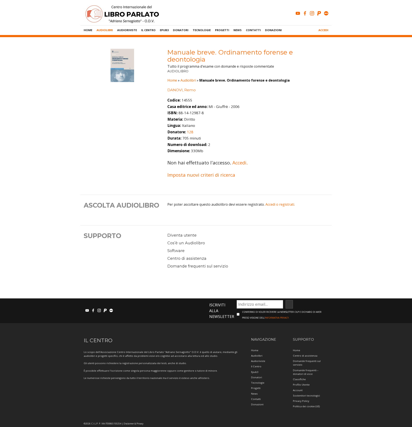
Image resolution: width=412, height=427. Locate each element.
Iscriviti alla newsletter (221, 310)
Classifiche (299, 379)
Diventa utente (182, 235)
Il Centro (148, 30)
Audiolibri (105, 30)
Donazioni (273, 30)
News (237, 30)
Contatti (253, 30)
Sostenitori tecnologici (306, 395)
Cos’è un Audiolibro (186, 243)
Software (176, 250)
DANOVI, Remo (181, 90)
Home (88, 30)
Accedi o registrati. (280, 204)
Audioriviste (127, 30)
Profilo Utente (301, 384)
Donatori (180, 30)
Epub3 (164, 30)
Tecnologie (202, 30)
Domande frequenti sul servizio (197, 266)
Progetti (222, 30)
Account (298, 390)
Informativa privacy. (277, 317)
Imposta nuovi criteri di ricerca (201, 175)
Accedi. (240, 162)
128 (190, 131)
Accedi (323, 30)
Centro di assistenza (186, 258)
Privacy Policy (301, 401)
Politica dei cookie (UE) (306, 406)
